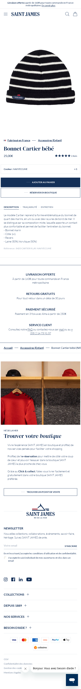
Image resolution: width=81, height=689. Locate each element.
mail (61, 329)
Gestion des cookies (14, 668)
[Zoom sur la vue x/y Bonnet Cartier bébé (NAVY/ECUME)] (40, 77)
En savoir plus (48, 5)
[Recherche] (67, 14)
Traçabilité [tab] (30, 207)
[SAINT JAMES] (25, 14)
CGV (6, 659)
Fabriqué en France (19, 140)
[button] (66, 156)
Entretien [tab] (47, 207)
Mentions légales (12, 672)
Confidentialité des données (18, 663)
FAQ (30, 329)
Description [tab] (11, 207)
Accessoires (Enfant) (50, 140)
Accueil (8, 347)
